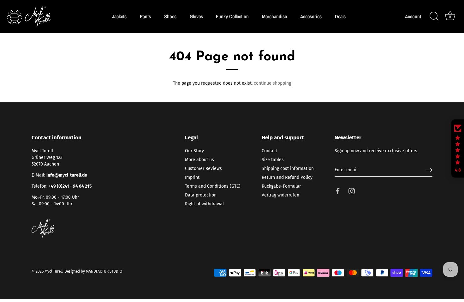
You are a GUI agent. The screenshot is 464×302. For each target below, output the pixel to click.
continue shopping (272, 83)
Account (413, 16)
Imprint (192, 177)
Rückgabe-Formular (281, 186)
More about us (199, 159)
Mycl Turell (53, 271)
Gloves (196, 16)
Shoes (170, 16)
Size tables (273, 159)
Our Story (194, 151)
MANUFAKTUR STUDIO (104, 271)
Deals (340, 16)
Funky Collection (232, 16)
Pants (145, 16)
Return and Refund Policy (287, 177)
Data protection (201, 195)
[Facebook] (338, 191)
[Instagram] (351, 191)
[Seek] (434, 16)
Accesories (311, 16)
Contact (269, 151)
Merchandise (274, 16)
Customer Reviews (203, 168)
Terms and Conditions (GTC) (213, 186)
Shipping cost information (288, 168)
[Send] (429, 170)
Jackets (119, 16)
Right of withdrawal (204, 204)
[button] (457, 148)
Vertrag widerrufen (280, 195)
